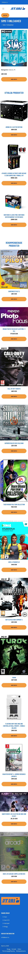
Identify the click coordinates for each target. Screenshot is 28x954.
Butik (5, 15)
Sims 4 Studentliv (14, 562)
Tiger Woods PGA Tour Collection (14, 504)
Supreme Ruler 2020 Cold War (14, 443)
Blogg (6, 926)
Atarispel (6, 923)
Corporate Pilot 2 (14, 291)
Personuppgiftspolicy (8, 951)
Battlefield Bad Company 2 (14, 620)
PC (14, 70)
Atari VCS (6, 920)
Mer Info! (14, 79)
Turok (14, 677)
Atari (5, 917)
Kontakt (14, 949)
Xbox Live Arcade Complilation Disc (14, 874)
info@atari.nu (5, 2)
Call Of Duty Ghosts (14, 389)
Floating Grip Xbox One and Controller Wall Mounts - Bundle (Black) (14, 726)
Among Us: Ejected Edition (14, 127)
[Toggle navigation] (3, 8)
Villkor (19, 949)
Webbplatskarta (21, 951)
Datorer (11, 70)
